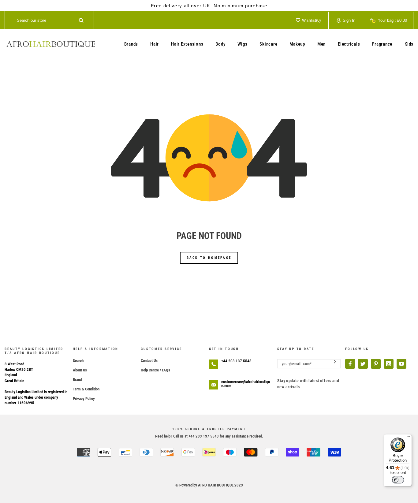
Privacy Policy (84, 398)
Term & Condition (86, 389)
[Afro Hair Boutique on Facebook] (350, 364)
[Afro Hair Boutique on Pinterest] (376, 364)
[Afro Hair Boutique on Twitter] (363, 364)
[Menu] (408, 438)
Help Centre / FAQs (155, 370)
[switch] (398, 479)
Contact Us (149, 360)
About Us (80, 370)
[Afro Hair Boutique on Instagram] (389, 364)
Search (78, 360)
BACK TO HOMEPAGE (209, 258)
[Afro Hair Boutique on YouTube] (401, 364)
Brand (77, 379)
